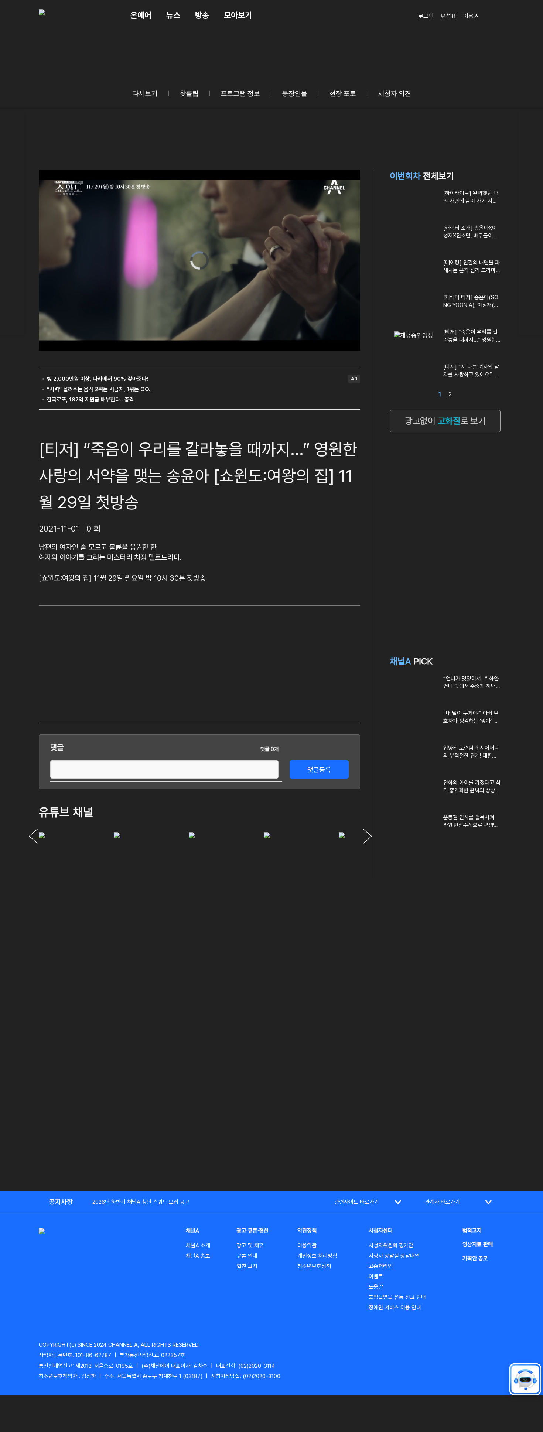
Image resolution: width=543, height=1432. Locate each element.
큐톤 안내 (247, 1255)
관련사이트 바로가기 (356, 1202)
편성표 (448, 16)
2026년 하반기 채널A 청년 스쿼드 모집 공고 (140, 1202)
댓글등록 (319, 769)
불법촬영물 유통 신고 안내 (397, 1297)
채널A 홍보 (198, 1255)
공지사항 (61, 1202)
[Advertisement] (304, 663)
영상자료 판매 (477, 1244)
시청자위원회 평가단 (391, 1245)
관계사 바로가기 (442, 1202)
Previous (33, 836)
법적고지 (472, 1230)
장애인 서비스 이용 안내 (395, 1307)
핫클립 (189, 93)
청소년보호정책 (314, 1266)
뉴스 (173, 15)
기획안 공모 (475, 1258)
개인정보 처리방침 (317, 1255)
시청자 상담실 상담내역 (394, 1255)
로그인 (426, 16)
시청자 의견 (394, 93)
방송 (202, 15)
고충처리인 (381, 1266)
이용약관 (307, 1245)
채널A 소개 (198, 1245)
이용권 (471, 16)
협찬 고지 (247, 1266)
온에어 (140, 15)
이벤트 (376, 1276)
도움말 (376, 1287)
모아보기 (238, 15)
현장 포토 (342, 93)
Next (367, 836)
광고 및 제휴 (250, 1245)
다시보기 (144, 93)
